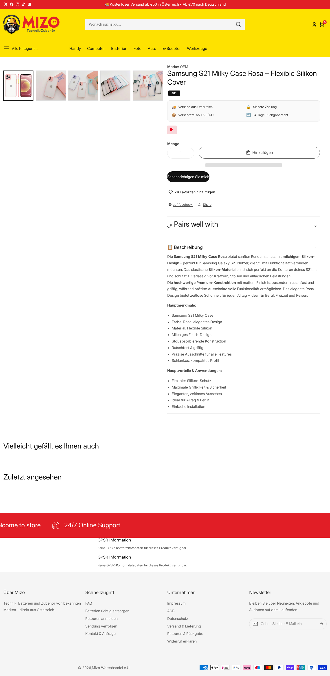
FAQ (88, 603)
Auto (152, 48)
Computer (96, 48)
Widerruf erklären (182, 641)
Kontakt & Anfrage (100, 633)
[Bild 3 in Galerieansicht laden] (83, 86)
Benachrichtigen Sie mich (188, 177)
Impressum (176, 603)
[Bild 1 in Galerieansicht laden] (18, 86)
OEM (184, 66)
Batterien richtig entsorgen (107, 611)
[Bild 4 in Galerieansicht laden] (115, 86)
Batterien (119, 48)
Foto (137, 48)
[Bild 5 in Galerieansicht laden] (148, 86)
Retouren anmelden (101, 618)
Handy (75, 48)
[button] (243, 165)
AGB (170, 611)
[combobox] (165, 24)
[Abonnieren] (322, 624)
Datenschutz (177, 618)
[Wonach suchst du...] (238, 24)
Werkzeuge (197, 48)
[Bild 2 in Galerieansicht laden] (51, 86)
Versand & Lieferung (184, 626)
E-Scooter (172, 48)
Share (207, 204)
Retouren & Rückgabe (185, 633)
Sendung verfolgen (101, 626)
